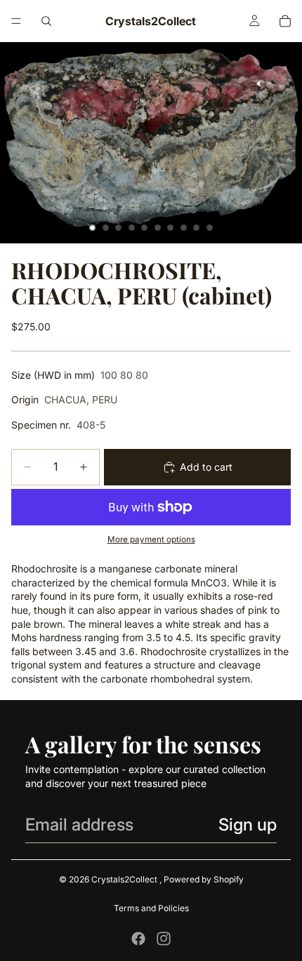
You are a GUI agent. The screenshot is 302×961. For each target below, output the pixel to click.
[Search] (46, 21)
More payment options (151, 539)
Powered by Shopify (204, 879)
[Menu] (16, 21)
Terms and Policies (151, 908)
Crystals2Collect (125, 879)
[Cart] (285, 21)
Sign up (247, 824)
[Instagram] (163, 938)
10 (210, 228)
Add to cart (206, 467)
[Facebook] (138, 938)
